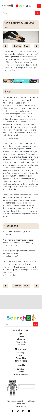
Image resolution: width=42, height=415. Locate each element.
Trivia (21, 355)
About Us (21, 339)
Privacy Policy (21, 361)
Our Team (21, 344)
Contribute (21, 369)
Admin (21, 336)
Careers (21, 372)
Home (21, 334)
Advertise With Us (21, 374)
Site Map (21, 353)
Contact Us (21, 342)
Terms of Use (21, 358)
